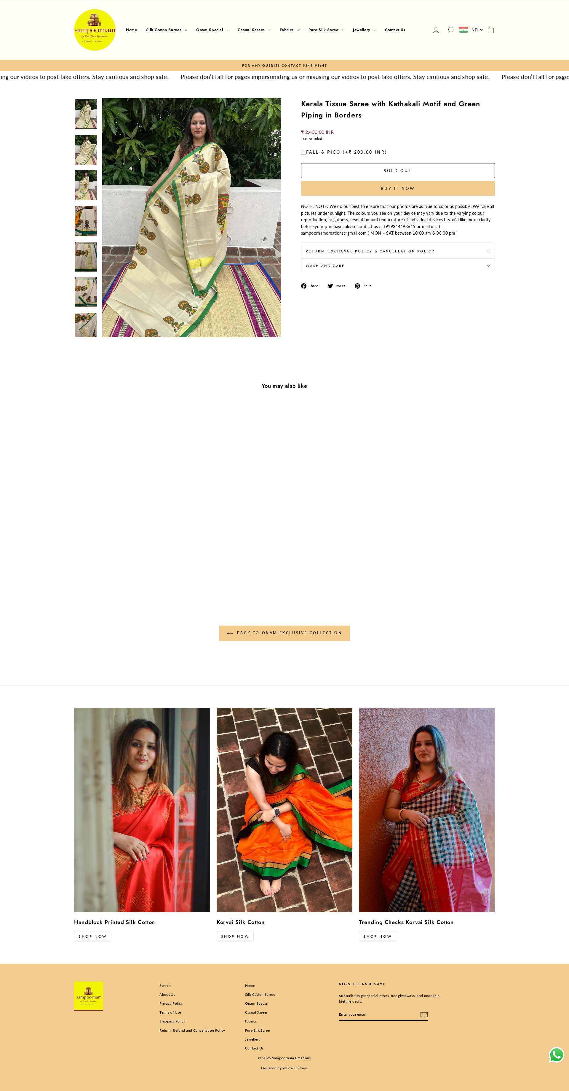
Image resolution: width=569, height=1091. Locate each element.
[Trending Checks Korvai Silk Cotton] (427, 810)
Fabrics (287, 30)
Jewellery (362, 30)
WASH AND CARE (325, 266)
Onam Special (210, 30)
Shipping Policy (172, 1021)
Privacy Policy (171, 1003)
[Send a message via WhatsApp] (556, 1055)
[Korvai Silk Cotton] (285, 810)
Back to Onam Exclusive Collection (288, 633)
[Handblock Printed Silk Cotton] (142, 810)
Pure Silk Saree (324, 30)
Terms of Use (170, 1012)
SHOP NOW (93, 936)
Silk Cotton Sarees (164, 30)
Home (131, 30)
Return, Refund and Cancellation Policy (192, 1030)
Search (165, 985)
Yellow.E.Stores (295, 1068)
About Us (167, 994)
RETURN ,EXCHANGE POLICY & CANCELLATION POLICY (370, 251)
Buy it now (398, 188)
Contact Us (395, 30)
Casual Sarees (252, 30)
